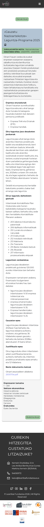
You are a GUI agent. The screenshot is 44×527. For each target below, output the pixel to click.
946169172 (16, 473)
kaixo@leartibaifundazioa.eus (25, 478)
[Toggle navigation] (39, 4)
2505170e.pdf (12, 374)
